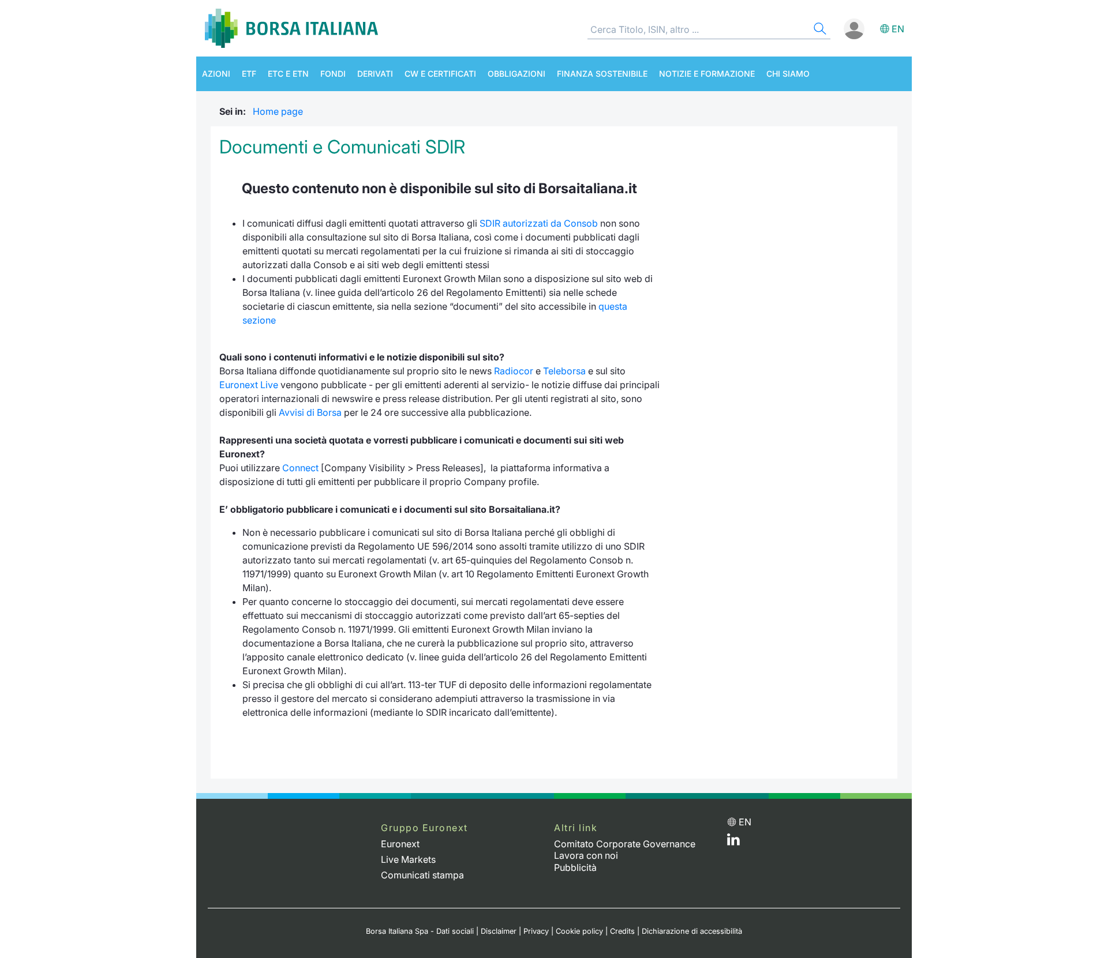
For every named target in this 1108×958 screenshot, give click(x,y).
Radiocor (513, 371)
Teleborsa (564, 371)
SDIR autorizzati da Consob (539, 223)
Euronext (400, 844)
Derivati (375, 73)
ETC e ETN (288, 73)
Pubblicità (575, 867)
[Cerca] (818, 30)
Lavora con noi (586, 855)
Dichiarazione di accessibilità (692, 931)
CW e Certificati (440, 73)
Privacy (536, 931)
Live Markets (408, 859)
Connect (300, 468)
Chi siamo (788, 73)
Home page (278, 111)
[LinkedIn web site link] (733, 842)
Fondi (333, 73)
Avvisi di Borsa (310, 412)
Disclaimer (498, 931)
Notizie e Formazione (707, 73)
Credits (622, 931)
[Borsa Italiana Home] (291, 28)
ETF (249, 73)
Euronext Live (248, 384)
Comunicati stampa (422, 875)
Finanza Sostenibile (602, 73)
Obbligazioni (516, 73)
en (898, 29)
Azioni (216, 73)
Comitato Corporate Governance (624, 844)
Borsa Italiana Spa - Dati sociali (420, 931)
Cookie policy (579, 931)
